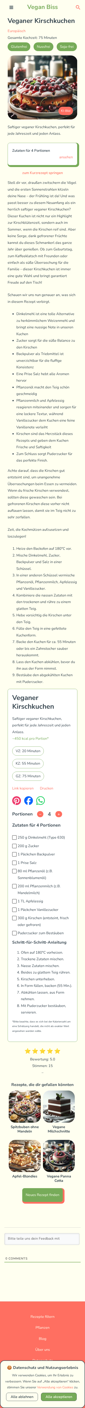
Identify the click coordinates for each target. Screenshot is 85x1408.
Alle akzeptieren (59, 1396)
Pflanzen (42, 1327)
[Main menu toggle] (11, 7)
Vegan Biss (42, 7)
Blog (42, 1338)
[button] (78, 7)
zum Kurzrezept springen (42, 172)
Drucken (46, 788)
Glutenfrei (19, 46)
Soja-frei (67, 46)
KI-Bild (65, 111)
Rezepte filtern (42, 1316)
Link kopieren (23, 788)
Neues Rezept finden (42, 1194)
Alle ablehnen (22, 1396)
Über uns (42, 1349)
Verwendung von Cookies (55, 1387)
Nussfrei (43, 46)
